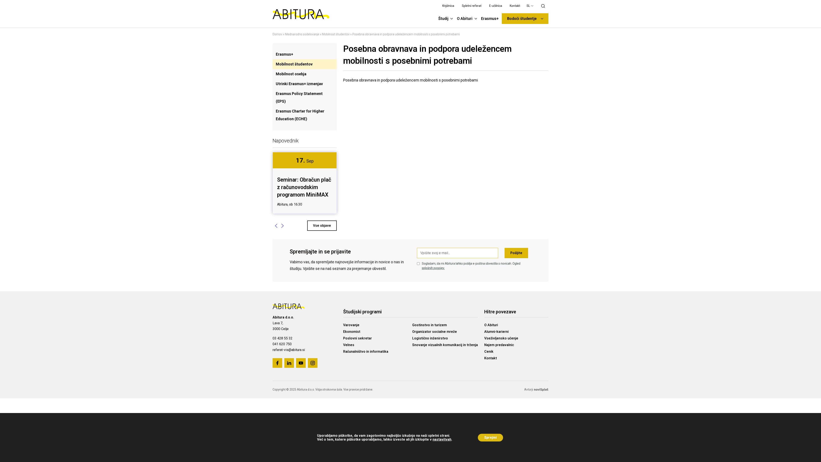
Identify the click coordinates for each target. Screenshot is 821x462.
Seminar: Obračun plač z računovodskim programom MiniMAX (304, 187)
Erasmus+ (284, 54)
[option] (305, 182)
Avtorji (528, 389)
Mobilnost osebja (291, 74)
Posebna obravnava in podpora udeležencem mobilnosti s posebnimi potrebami (410, 80)
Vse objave (322, 226)
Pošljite (516, 253)
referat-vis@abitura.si (289, 350)
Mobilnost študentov (336, 34)
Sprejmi (490, 437)
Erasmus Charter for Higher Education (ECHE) (300, 115)
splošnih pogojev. (433, 268)
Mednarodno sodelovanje (302, 34)
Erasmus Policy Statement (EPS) (299, 97)
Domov (277, 34)
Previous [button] (276, 225)
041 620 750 (282, 344)
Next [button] (282, 225)
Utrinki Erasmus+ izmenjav (299, 83)
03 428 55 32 (282, 338)
